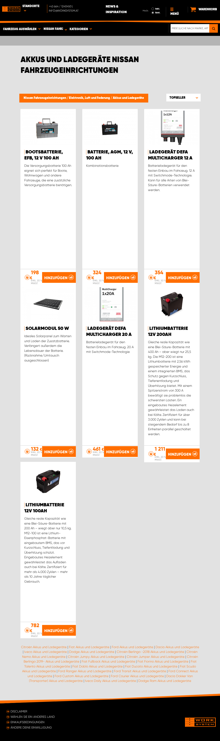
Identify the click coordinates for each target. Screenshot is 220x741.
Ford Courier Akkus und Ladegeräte (137, 676)
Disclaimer (19, 711)
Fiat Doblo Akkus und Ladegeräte (97, 666)
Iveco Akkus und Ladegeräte (45, 652)
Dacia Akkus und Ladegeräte (177, 647)
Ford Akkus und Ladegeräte (132, 647)
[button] (183, 97)
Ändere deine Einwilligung (31, 727)
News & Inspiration (116, 9)
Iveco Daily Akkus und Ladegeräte (110, 681)
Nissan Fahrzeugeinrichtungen (45, 98)
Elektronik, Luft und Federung (90, 98)
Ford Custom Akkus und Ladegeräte (81, 676)
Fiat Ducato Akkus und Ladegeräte (151, 666)
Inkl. (157, 9)
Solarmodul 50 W (47, 328)
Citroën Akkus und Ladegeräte (44, 647)
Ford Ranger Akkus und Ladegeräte (85, 671)
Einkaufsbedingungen (27, 722)
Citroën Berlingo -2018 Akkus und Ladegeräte (150, 652)
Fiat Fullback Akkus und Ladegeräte (108, 661)
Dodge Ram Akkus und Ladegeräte (164, 681)
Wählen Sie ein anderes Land (33, 716)
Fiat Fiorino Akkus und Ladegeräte (163, 661)
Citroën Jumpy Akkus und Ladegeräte (96, 657)
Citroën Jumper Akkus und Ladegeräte (156, 657)
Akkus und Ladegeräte (128, 98)
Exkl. (157, 13)
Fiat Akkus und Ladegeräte (89, 647)
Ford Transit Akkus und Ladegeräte (140, 671)
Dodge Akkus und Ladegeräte (91, 652)
